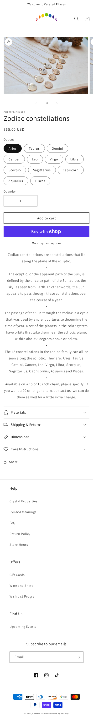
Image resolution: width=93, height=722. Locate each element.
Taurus (34, 148)
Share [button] (13, 462)
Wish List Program (23, 596)
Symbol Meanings (23, 512)
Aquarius (16, 181)
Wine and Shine (21, 585)
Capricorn (71, 170)
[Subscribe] (78, 657)
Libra (74, 159)
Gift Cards (17, 575)
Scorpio (15, 170)
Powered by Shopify (58, 713)
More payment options (46, 243)
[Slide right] (57, 103)
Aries (13, 148)
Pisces (40, 181)
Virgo (54, 159)
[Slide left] (36, 103)
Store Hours (19, 544)
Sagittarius (42, 170)
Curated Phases (40, 713)
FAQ (13, 523)
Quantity (10, 191)
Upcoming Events (23, 626)
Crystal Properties (23, 501)
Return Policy (20, 534)
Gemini (57, 148)
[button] (6, 19)
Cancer (14, 159)
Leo (35, 159)
